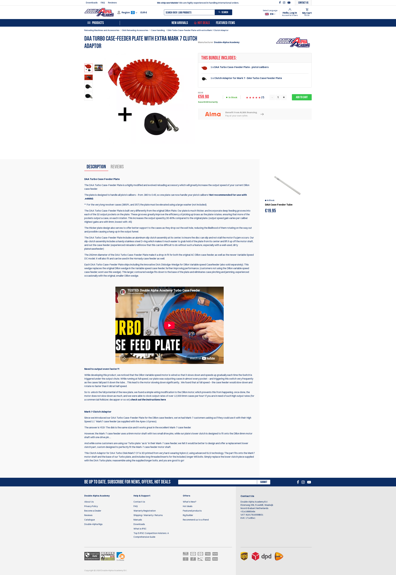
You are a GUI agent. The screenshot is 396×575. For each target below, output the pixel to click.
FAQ (103, 2)
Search (225, 12)
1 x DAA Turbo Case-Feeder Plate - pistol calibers (240, 67)
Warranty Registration (144, 510)
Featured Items (225, 23)
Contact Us (139, 501)
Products (98, 23)
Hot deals (187, 506)
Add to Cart (302, 97)
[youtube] (289, 2)
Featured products (192, 510)
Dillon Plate (171, 210)
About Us (89, 501)
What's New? (189, 501)
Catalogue (89, 519)
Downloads (92, 2)
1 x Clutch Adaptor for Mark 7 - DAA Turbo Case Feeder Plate (246, 78)
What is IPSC (139, 528)
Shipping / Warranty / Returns (148, 515)
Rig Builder (188, 515)
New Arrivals (180, 23)
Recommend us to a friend (196, 519)
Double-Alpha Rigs (93, 524)
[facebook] (280, 2)
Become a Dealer (92, 510)
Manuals (137, 519)
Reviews (112, 2)
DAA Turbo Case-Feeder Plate (127, 417)
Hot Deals (204, 23)
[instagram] (284, 2)
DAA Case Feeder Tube (279, 204)
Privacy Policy (91, 506)
